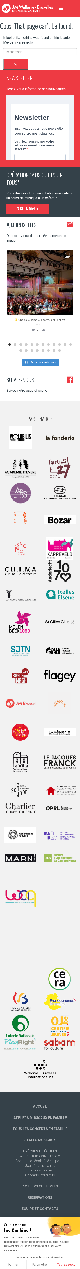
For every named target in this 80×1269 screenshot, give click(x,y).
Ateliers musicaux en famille (40, 1118)
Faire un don (26, 209)
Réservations (40, 1198)
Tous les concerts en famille (40, 1129)
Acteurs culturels (40, 1186)
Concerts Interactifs (40, 1175)
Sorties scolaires (40, 1170)
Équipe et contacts (40, 1209)
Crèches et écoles (40, 1151)
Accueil (40, 1106)
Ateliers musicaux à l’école (40, 1156)
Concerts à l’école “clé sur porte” (40, 1161)
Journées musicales (40, 1166)
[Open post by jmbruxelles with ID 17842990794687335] (40, 282)
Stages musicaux (40, 1140)
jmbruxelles (39, 254)
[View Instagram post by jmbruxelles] (68, 310)
